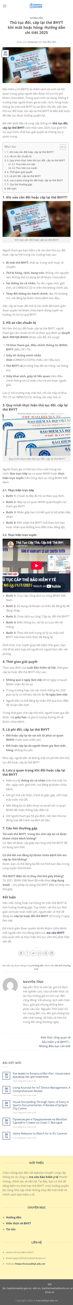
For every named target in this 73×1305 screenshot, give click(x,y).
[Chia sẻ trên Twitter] (33, 953)
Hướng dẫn (36, 18)
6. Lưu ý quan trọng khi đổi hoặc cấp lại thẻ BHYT (35, 180)
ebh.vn (37, 1288)
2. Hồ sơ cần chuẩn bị (19, 156)
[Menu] (5, 6)
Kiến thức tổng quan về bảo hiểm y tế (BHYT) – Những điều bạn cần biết (54, 1042)
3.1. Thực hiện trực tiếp (23, 164)
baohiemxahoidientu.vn (55, 1288)
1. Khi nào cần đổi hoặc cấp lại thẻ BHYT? (30, 152)
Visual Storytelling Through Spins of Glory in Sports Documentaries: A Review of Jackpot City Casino (41, 1105)
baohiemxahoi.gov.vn (19, 1288)
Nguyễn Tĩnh (49, 42)
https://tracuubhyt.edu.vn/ (30, 1263)
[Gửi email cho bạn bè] (39, 953)
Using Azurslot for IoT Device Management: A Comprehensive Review (41, 1089)
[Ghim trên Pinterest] (46, 953)
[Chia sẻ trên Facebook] (27, 953)
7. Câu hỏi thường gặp (19, 184)
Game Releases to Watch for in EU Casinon (40, 1133)
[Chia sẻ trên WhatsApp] (21, 953)
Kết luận (11, 188)
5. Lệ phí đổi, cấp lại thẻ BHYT (24, 176)
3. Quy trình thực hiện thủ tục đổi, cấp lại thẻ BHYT (36, 160)
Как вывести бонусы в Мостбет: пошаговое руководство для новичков (41, 1075)
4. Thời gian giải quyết (19, 172)
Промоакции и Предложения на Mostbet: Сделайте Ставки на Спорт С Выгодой (40, 1121)
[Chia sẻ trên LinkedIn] (52, 953)
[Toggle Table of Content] (61, 147)
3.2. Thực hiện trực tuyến (24, 167)
